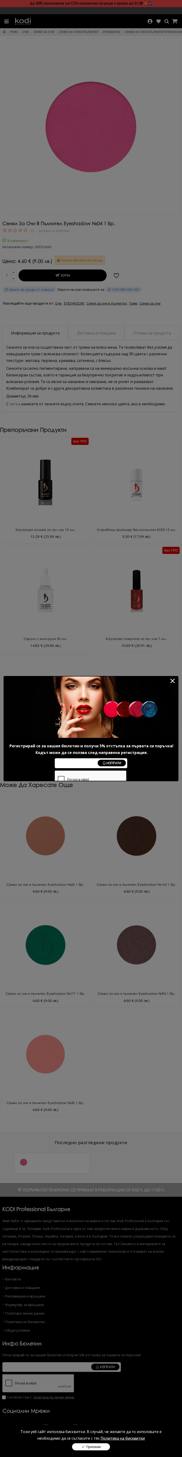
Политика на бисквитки (122, 1438)
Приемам (93, 1446)
